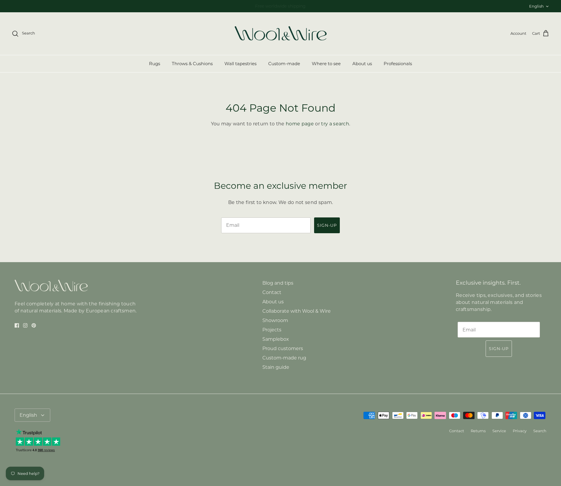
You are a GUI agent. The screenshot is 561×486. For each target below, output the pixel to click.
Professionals (398, 63)
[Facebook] (17, 325)
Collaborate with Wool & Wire (296, 311)
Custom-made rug (284, 358)
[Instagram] (25, 325)
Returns (478, 430)
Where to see (326, 63)
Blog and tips (277, 283)
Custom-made (284, 63)
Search (539, 430)
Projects (271, 330)
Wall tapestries (240, 63)
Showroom (275, 320)
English (536, 6)
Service (499, 430)
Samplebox (275, 339)
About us (362, 63)
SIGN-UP (327, 225)
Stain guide (275, 367)
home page (300, 124)
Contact (271, 292)
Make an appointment (249, 7)
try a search (335, 124)
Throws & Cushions (192, 63)
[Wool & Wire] (280, 33)
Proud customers (282, 348)
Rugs (154, 63)
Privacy (520, 430)
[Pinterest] (34, 325)
